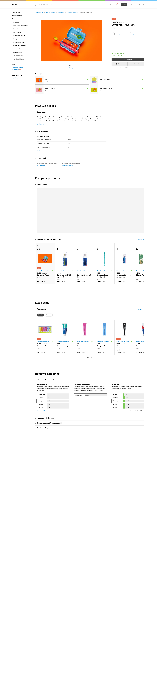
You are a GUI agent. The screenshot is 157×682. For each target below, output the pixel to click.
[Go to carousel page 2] (88, 226)
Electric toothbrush (19, 35)
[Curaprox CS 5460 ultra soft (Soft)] (65, 257)
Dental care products (19, 29)
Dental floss (17, 32)
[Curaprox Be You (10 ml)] (45, 330)
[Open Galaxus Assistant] (131, 4)
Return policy (41, 165)
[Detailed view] (53, 395)
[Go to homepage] (18, 4)
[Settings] (116, 4)
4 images (71, 68)
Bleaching (16, 22)
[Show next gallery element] (108, 40)
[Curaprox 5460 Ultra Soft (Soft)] (85, 257)
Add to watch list (137, 64)
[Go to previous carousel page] (38, 205)
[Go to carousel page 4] (91, 226)
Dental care (15, 19)
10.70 (115, 22)
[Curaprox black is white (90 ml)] (124, 330)
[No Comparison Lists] (135, 4)
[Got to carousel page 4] (73, 65)
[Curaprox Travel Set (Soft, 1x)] (65, 205)
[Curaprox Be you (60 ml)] (85, 330)
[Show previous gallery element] (34, 40)
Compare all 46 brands (43, 404)
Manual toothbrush (19, 46)
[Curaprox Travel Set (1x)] (124, 205)
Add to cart (129, 59)
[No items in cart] (143, 4)
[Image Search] (110, 4)
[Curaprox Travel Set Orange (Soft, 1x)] (104, 205)
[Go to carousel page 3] (90, 280)
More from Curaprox (136, 34)
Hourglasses (17, 39)
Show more (42, 124)
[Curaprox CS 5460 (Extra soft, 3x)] (124, 257)
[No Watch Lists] (139, 4)
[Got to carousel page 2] (70, 65)
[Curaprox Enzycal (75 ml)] (65, 330)
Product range (16, 12)
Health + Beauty (17, 15)
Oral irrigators (17, 52)
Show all (140, 184)
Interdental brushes (19, 42)
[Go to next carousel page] (141, 205)
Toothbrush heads (18, 59)
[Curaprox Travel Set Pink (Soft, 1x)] (45, 205)
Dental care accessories (20, 25)
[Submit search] (36, 4)
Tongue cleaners (18, 56)
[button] (128, 54)
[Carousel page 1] (69, 65)
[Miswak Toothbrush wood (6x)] (144, 257)
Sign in (124, 4)
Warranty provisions (67, 165)
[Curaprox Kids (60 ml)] (144, 330)
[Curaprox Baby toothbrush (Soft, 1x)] (104, 257)
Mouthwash (16, 49)
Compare (120, 64)
